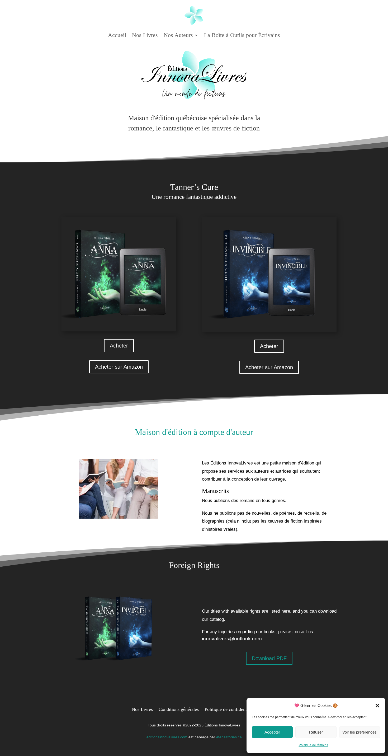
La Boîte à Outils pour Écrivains (242, 35)
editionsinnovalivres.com (166, 737)
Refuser (316, 732)
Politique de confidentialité (230, 709)
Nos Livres (145, 35)
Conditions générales (179, 709)
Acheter (119, 346)
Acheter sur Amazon (119, 367)
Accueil (117, 35)
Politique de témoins (313, 745)
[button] (377, 705)
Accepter (272, 732)
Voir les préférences (359, 732)
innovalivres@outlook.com (232, 638)
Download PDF (269, 658)
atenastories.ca (229, 737)
